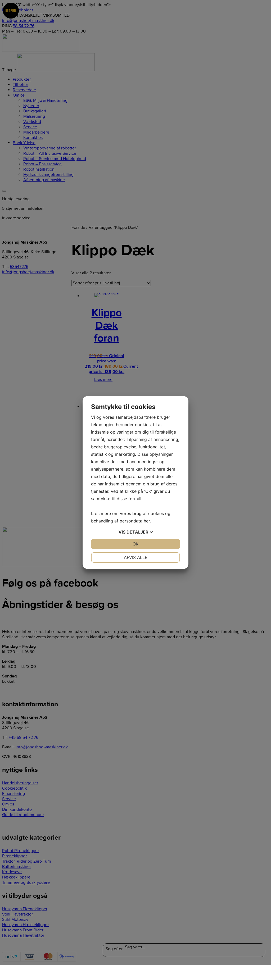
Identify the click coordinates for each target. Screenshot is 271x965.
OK (135, 544)
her (147, 521)
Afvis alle (135, 557)
